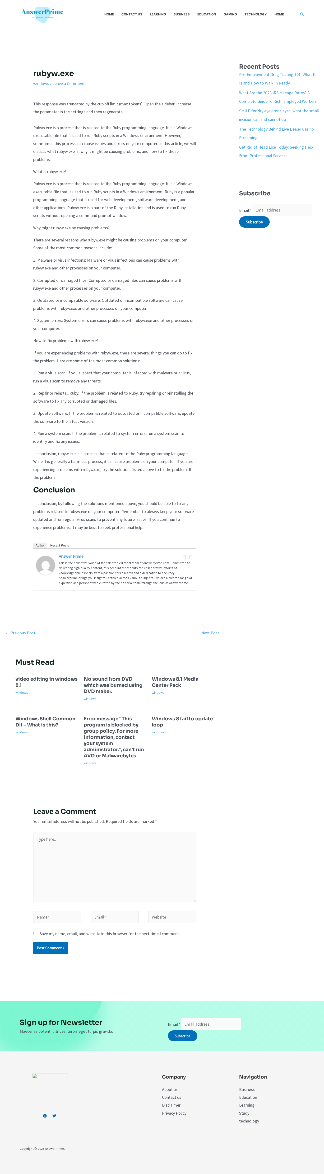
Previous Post (20, 633)
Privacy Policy (174, 1113)
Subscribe (254, 222)
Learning (158, 14)
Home (109, 14)
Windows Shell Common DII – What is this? (45, 722)
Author (40, 545)
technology (249, 1121)
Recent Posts (59, 545)
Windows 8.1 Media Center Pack (175, 682)
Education (206, 14)
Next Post (212, 633)
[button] (302, 14)
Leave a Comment (68, 83)
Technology (256, 14)
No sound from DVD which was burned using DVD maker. (113, 685)
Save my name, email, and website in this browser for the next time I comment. (110, 933)
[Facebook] (184, 557)
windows (41, 83)
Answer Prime (71, 556)
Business (182, 14)
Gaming (230, 14)
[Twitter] (190, 557)
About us (170, 1089)
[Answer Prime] (45, 565)
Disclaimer (171, 1105)
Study (244, 1113)
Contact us (131, 14)
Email (245, 210)
